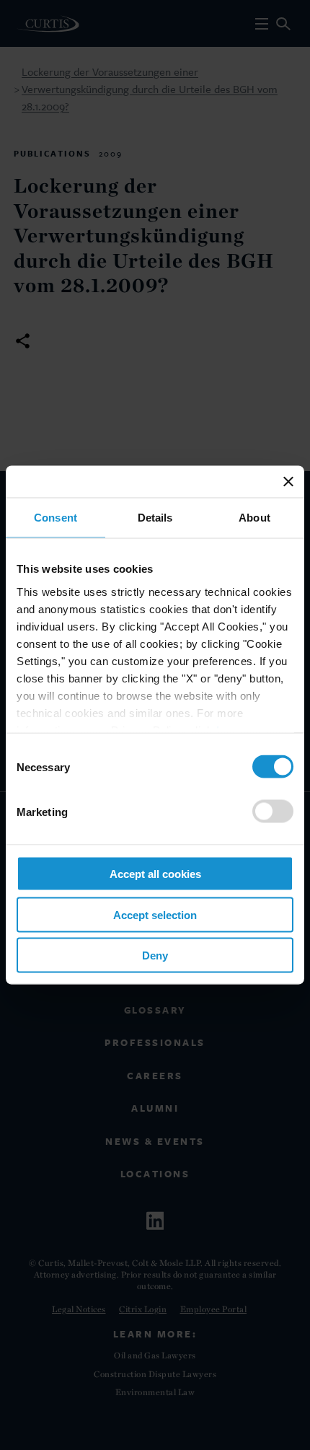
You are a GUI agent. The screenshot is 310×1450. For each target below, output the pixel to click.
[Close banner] (288, 482)
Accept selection (155, 914)
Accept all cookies (155, 874)
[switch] (272, 811)
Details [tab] (155, 517)
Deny (155, 955)
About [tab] (254, 517)
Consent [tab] (55, 517)
